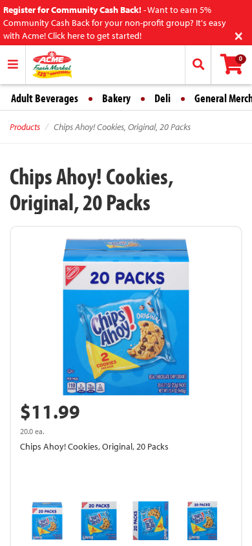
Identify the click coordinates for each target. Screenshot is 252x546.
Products (25, 127)
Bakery (116, 98)
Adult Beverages (44, 98)
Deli (162, 98)
